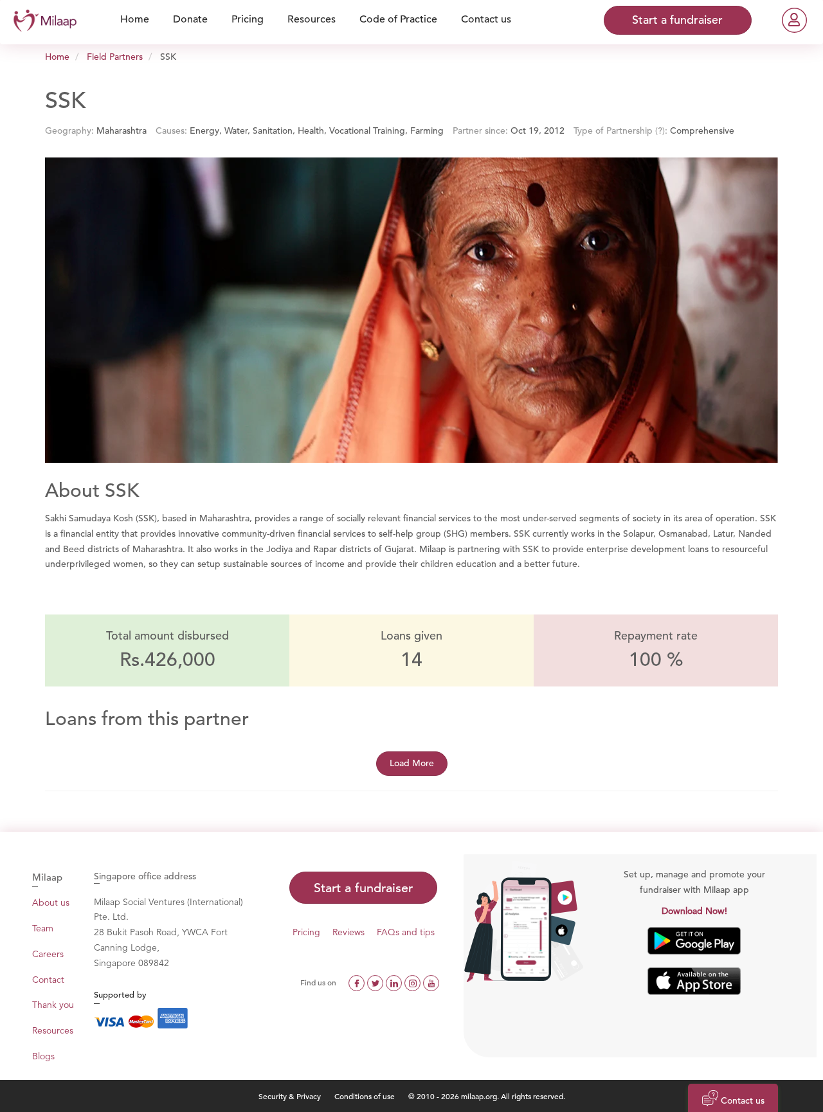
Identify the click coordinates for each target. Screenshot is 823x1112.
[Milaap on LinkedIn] (395, 982)
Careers (48, 954)
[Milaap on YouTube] (431, 982)
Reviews (348, 932)
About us (50, 902)
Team (42, 928)
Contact (48, 979)
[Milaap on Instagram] (413, 982)
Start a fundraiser (363, 888)
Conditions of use (365, 1096)
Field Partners (115, 56)
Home (57, 56)
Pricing (306, 932)
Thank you (53, 1004)
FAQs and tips (406, 932)
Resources (52, 1030)
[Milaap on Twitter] (376, 982)
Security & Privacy (289, 1096)
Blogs (43, 1056)
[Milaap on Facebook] (357, 982)
